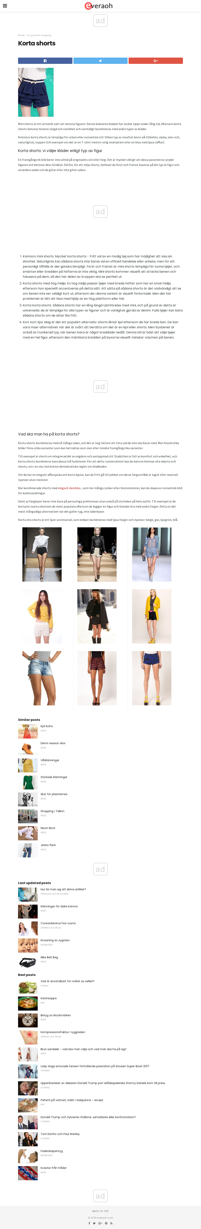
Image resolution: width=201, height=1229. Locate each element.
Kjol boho (47, 726)
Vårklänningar (50, 760)
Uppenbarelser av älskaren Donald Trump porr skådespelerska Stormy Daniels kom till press (103, 1083)
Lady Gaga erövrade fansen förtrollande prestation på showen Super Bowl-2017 (95, 1066)
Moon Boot (48, 828)
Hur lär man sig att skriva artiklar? (63, 889)
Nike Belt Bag (49, 957)
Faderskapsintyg (52, 1151)
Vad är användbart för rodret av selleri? (67, 981)
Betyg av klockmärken (56, 1015)
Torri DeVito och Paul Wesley (60, 1134)
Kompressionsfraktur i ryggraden (63, 1032)
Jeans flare (48, 845)
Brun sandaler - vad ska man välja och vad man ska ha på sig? (83, 1049)
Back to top (100, 1211)
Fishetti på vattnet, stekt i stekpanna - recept (72, 1100)
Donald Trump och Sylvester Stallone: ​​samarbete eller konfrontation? (88, 1117)
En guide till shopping (39, 35)
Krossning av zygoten (55, 940)
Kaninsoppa (49, 998)
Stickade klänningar (54, 777)
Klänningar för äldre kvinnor (59, 906)
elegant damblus (69, 488)
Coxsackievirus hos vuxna (58, 923)
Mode (21, 35)
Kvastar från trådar (54, 1168)
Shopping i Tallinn (52, 811)
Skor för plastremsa (54, 794)
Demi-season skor (53, 743)
